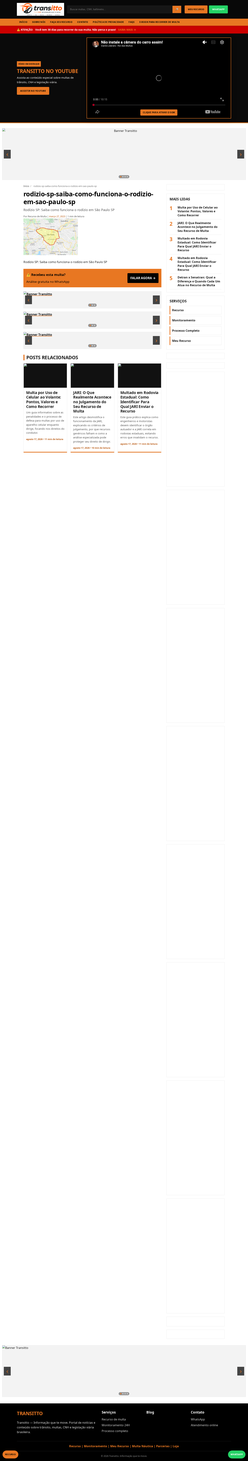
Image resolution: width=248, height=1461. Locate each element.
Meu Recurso (181, 341)
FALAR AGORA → (143, 278)
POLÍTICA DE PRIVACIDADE (108, 22)
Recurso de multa (114, 1419)
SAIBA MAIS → (127, 29)
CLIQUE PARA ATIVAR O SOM (159, 112)
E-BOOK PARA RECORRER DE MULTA (159, 22)
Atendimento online (204, 1425)
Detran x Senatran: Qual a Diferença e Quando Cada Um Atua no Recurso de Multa (199, 281)
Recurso (178, 310)
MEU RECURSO (196, 9)
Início (26, 186)
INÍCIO (23, 22)
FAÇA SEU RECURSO (61, 22)
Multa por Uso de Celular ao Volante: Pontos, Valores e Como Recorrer (43, 399)
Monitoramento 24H (116, 1425)
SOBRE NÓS (38, 22)
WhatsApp (198, 1419)
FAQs (132, 22)
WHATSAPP (218, 9)
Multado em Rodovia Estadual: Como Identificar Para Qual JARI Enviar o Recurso (139, 402)
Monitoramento (183, 320)
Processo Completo (186, 331)
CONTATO (82, 22)
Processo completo (115, 1431)
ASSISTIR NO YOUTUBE (33, 90)
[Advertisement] (195, 429)
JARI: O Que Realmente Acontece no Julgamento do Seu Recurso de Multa (92, 402)
